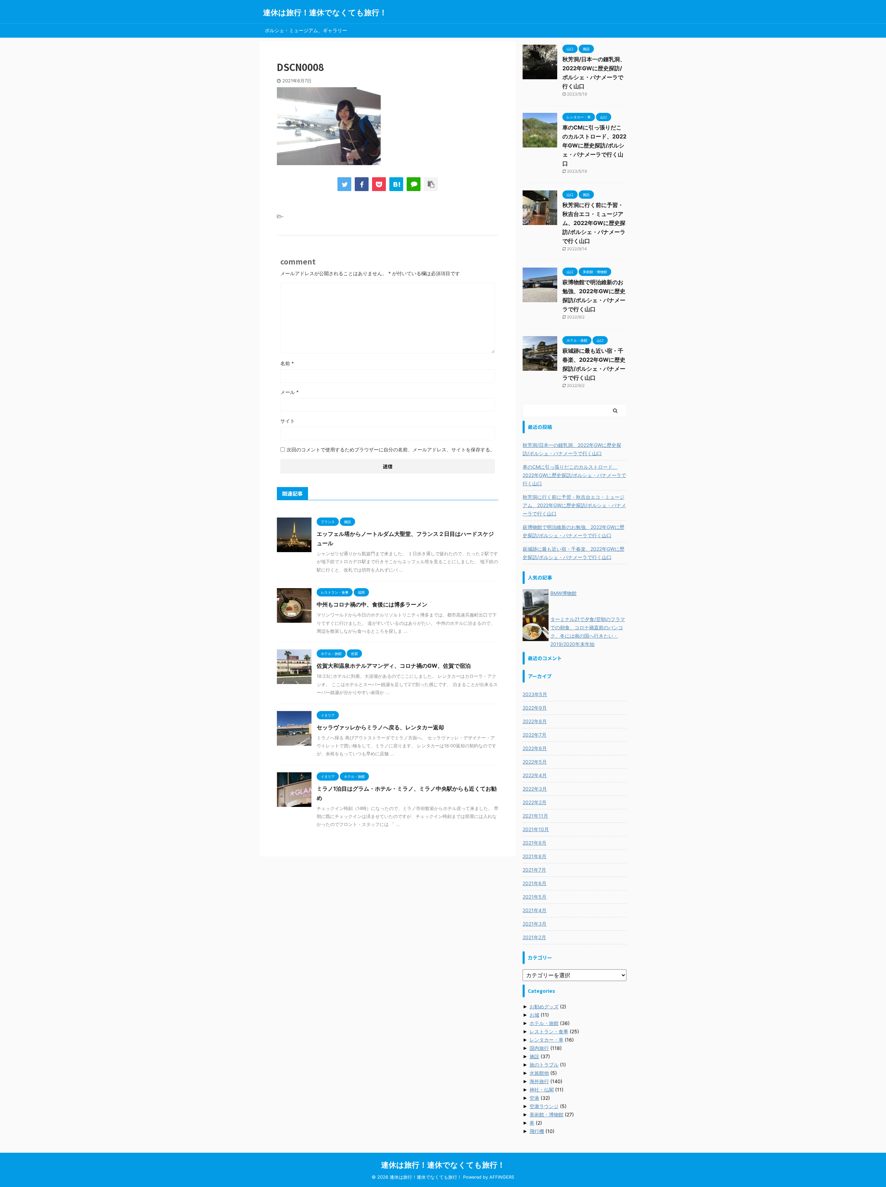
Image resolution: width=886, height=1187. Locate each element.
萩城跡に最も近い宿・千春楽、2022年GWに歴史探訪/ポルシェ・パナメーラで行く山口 (573, 553)
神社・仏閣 (542, 1089)
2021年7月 (534, 870)
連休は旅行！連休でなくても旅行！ (325, 12)
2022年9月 (535, 708)
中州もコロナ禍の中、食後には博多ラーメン (372, 604)
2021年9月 (534, 843)
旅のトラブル (544, 1065)
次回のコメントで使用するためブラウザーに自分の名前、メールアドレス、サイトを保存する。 (391, 449)
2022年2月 (534, 802)
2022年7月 (534, 735)
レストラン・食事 (549, 1031)
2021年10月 (536, 829)
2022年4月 (535, 775)
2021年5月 (534, 897)
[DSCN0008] (396, 184)
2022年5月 (535, 762)
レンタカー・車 (546, 1040)
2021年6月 (534, 883)
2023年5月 (535, 694)
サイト (287, 421)
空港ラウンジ (544, 1106)
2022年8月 (535, 721)
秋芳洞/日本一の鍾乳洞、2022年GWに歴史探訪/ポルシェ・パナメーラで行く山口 (572, 449)
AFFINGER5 (501, 1177)
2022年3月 (535, 789)
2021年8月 (534, 856)
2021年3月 (534, 924)
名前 (287, 363)
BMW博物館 (563, 593)
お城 (534, 1015)
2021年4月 (534, 910)
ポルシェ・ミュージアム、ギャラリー (306, 30)
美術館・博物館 (546, 1114)
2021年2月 (534, 937)
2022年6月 (535, 748)
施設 (534, 1056)
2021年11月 (535, 816)
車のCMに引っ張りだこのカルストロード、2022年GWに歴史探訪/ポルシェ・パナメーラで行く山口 (594, 145)
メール (289, 392)
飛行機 (537, 1131)
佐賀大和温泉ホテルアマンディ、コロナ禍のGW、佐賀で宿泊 (394, 665)
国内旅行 (539, 1048)
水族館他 (539, 1073)
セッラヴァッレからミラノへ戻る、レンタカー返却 (380, 727)
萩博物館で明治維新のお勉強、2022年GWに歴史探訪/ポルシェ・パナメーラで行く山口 (573, 531)
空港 (534, 1098)
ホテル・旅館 (544, 1023)
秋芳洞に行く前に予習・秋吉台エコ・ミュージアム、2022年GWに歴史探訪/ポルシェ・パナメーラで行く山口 (593, 222)
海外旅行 (539, 1081)
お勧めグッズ (544, 1006)
